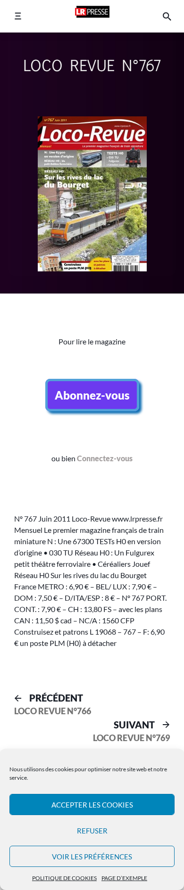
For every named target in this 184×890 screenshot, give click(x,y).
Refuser (92, 830)
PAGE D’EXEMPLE (124, 878)
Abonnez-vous (92, 395)
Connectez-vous (105, 458)
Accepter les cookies (92, 804)
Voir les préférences (92, 856)
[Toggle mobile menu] (17, 16)
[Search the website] (167, 16)
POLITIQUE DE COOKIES (64, 878)
